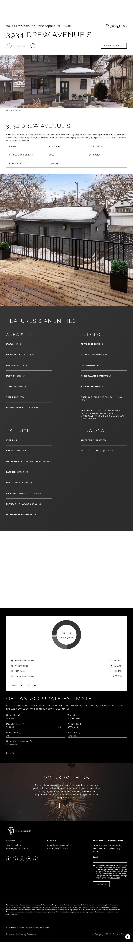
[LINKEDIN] (22, 858)
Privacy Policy (114, 878)
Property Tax (73, 724)
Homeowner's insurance (17, 741)
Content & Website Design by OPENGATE (27, 927)
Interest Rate (12, 732)
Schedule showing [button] (113, 46)
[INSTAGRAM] (15, 858)
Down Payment (13, 724)
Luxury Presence (27, 934)
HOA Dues (73, 732)
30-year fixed (74, 718)
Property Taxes (21, 666)
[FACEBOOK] (8, 858)
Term (70, 715)
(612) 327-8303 (61, 848)
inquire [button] (66, 805)
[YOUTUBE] (28, 858)
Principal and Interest (24, 660)
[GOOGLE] (35, 858)
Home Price (11, 715)
